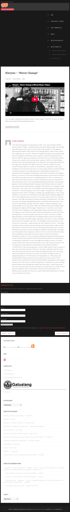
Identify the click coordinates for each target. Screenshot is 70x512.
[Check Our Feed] (33, 347)
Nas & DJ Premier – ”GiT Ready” (13, 430)
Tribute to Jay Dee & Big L (59, 50)
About (53, 34)
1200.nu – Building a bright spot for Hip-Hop (19, 509)
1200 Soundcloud (9, 374)
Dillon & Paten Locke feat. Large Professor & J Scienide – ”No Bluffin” (24, 455)
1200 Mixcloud (8, 370)
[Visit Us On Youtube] (24, 347)
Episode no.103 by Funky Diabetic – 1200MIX (30, 473)
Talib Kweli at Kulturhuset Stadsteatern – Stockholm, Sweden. (22, 440)
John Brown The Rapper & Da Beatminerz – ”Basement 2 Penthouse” (24, 426)
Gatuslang (6, 392)
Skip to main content (7, 2)
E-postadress (5, 313)
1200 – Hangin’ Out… (56, 27)
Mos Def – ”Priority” (9, 419)
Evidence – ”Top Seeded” (11, 451)
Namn (3, 308)
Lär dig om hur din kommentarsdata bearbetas (51, 328)
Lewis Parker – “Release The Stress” (27, 486)
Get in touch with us (57, 40)
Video (23, 79)
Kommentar (5, 292)
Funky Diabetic (17, 79)
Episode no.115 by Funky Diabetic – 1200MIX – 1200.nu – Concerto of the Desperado (30, 468)
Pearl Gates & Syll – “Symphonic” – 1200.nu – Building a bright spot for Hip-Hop (28, 480)
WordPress (59, 509)
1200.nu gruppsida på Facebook (13, 377)
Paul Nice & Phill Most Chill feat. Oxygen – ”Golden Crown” (21, 433)
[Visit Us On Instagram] (11, 347)
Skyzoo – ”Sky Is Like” (10, 448)
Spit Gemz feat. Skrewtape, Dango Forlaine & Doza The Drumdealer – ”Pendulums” (28, 437)
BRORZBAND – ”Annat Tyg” (12, 444)
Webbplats (4, 319)
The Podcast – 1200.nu (57, 21)
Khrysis (17, 127)
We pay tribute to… (56, 47)
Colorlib (48, 509)
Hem (52, 15)
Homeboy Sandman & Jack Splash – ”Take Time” (18, 416)
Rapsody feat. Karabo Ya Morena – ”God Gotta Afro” (19, 423)
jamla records (9, 127)
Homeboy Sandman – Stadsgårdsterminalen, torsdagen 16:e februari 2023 (34, 468)
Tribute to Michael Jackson (59, 54)
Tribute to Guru (56, 58)
